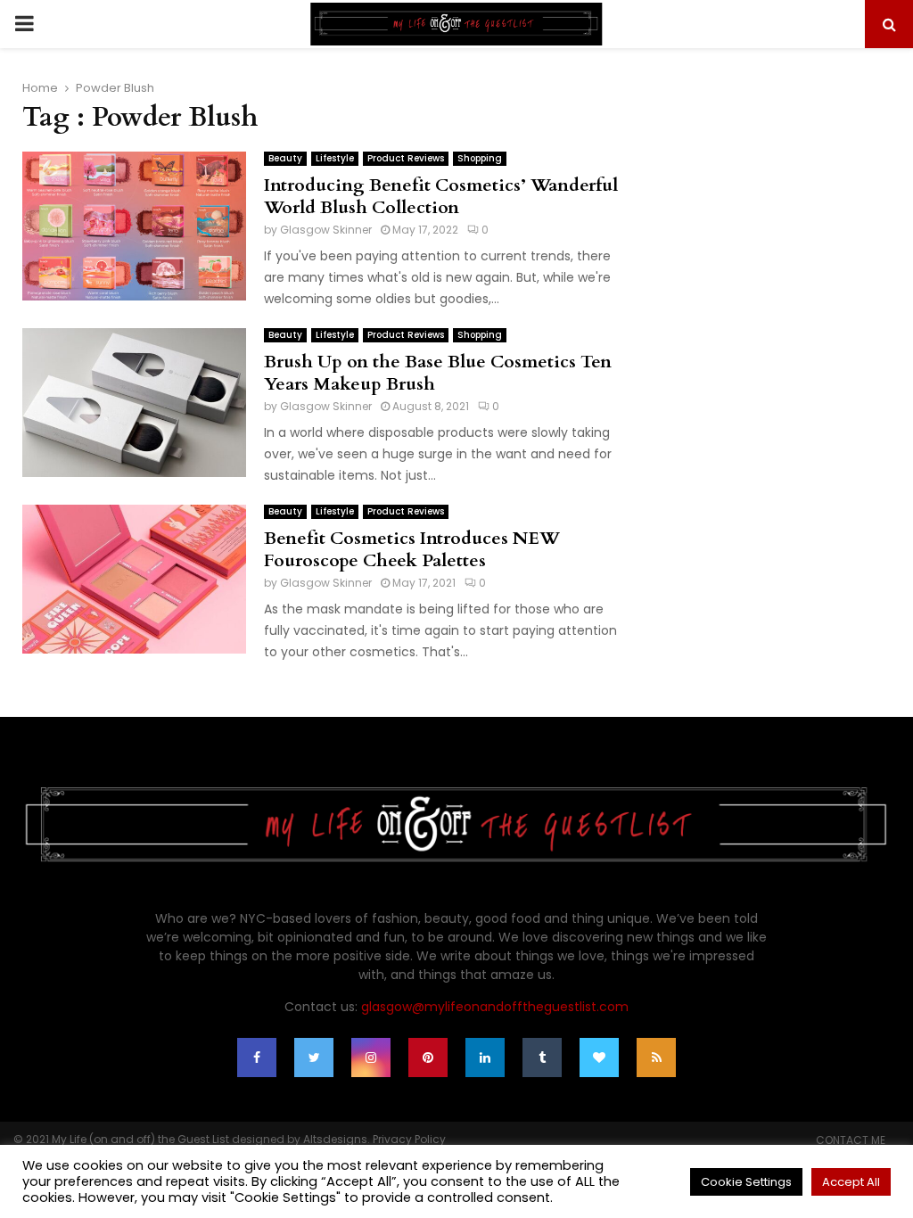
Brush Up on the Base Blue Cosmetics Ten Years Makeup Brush (438, 373)
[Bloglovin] (599, 1057)
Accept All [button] (851, 1181)
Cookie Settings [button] (746, 1181)
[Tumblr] (542, 1057)
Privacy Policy (409, 1139)
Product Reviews (405, 158)
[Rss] (656, 1057)
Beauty (285, 158)
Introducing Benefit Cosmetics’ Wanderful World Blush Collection (441, 196)
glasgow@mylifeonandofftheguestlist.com (495, 1007)
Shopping (479, 158)
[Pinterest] (428, 1057)
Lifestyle (335, 158)
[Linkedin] (485, 1057)
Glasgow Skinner (326, 229)
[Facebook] (256, 1057)
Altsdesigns (335, 1139)
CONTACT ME (850, 1140)
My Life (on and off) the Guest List (140, 1139)
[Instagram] (371, 1057)
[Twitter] (313, 1057)
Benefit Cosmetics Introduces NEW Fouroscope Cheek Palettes (412, 549)
